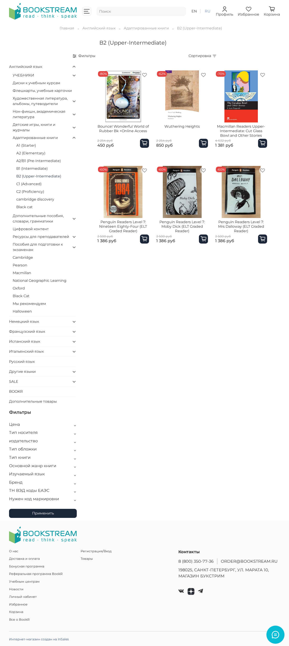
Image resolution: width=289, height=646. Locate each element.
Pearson (20, 265)
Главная (67, 28)
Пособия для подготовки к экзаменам (38, 247)
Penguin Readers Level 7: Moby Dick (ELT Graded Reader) (182, 226)
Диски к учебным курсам (36, 83)
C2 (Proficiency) (30, 191)
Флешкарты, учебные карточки (42, 91)
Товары (87, 559)
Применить (43, 513)
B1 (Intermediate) (32, 168)
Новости (16, 589)
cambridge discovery (35, 199)
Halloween (22, 311)
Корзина (16, 612)
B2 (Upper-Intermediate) (38, 176)
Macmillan (22, 273)
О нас (13, 551)
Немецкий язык (24, 321)
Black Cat (21, 296)
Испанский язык (24, 341)
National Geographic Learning (39, 280)
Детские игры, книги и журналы (34, 127)
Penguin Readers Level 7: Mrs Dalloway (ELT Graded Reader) (241, 226)
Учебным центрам (24, 581)
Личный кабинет (23, 597)
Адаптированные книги (146, 28)
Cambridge (23, 257)
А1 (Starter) (26, 145)
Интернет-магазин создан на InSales (39, 639)
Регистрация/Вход (96, 551)
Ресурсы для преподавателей (41, 236)
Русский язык (22, 361)
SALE (13, 381)
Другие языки (22, 371)
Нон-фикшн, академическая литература (39, 114)
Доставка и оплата (24, 559)
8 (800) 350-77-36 (196, 561)
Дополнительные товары (33, 401)
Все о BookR (19, 619)
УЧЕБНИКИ (23, 75)
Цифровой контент (31, 229)
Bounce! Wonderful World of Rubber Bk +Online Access (123, 128)
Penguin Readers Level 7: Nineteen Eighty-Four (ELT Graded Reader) (123, 226)
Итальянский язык (26, 351)
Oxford (19, 288)
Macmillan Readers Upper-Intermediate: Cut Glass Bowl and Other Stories (241, 131)
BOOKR (16, 391)
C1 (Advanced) (29, 184)
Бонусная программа (26, 566)
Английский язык (99, 28)
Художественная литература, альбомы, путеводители (40, 101)
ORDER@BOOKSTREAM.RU (249, 561)
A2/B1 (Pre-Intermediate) (38, 161)
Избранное (18, 604)
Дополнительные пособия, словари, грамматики (38, 218)
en (194, 11)
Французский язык (27, 331)
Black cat (24, 207)
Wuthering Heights (182, 126)
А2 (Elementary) (30, 153)
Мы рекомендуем (29, 303)
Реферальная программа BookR (36, 574)
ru (207, 11)
